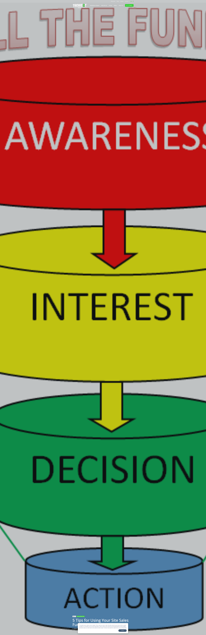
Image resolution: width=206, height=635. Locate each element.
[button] (133, 7)
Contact (126, 1)
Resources (113, 1)
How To (74, 616)
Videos (115, 5)
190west (75, 628)
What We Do (104, 5)
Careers (121, 1)
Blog (118, 1)
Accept (122, 630)
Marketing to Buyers (94, 5)
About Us (121, 5)
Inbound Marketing (80, 616)
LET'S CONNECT (129, 5)
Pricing (110, 5)
